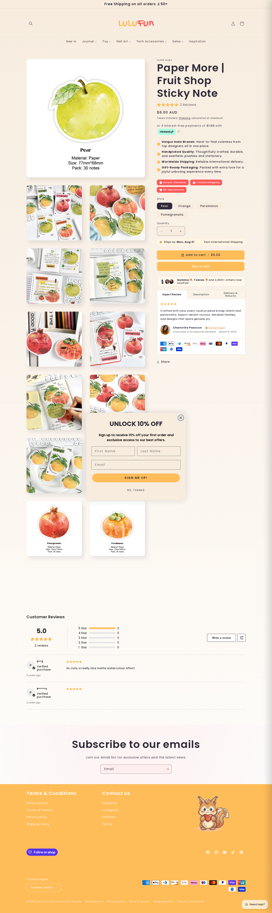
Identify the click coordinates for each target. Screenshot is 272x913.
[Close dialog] (181, 418)
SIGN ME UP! (136, 477)
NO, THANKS (136, 490)
